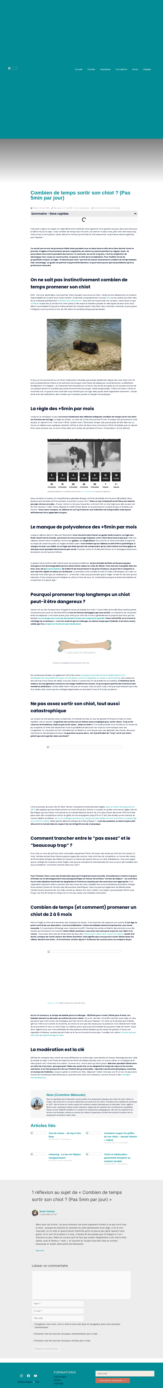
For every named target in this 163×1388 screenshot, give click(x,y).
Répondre (40, 1250)
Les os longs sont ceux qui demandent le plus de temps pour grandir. (71, 618)
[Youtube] (35, 1376)
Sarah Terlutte (47, 1211)
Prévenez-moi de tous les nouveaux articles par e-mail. (62, 1340)
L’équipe (147, 69)
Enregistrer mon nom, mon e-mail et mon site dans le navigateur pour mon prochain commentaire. (77, 1326)
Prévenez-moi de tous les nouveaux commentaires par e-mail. (66, 1334)
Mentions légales (25, 1382)
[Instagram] (21, 1376)
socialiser (35, 303)
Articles (91, 69)
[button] (135, 213)
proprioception (53, 569)
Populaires (105, 69)
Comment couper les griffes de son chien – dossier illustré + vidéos (120, 1136)
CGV (37, 1382)
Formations (121, 69)
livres (108, 298)
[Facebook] (28, 1376)
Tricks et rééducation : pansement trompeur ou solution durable (117, 1158)
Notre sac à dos (52, 1003)
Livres (135, 69)
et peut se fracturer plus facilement (63, 624)
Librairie (57, 1380)
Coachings (58, 1383)
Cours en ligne (60, 1377)
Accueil (78, 69)
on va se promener (87, 492)
